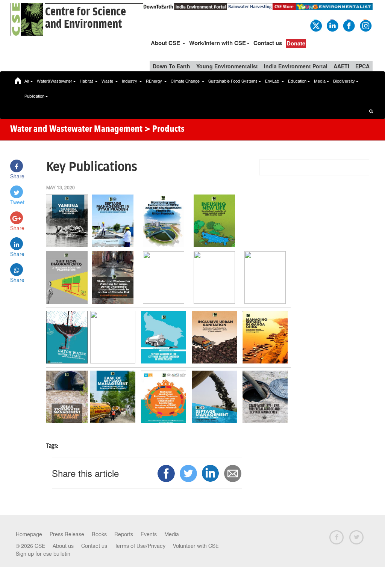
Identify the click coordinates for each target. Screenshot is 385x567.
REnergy (154, 81)
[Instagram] (365, 24)
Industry (130, 81)
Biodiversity (344, 81)
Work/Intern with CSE (217, 43)
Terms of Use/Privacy (140, 546)
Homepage (29, 534)
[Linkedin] (332, 24)
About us (63, 546)
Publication (34, 96)
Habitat (87, 81)
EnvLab (272, 81)
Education (297, 81)
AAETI (341, 66)
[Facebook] (348, 24)
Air (26, 81)
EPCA (362, 66)
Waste (108, 81)
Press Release (67, 534)
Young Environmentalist (227, 66)
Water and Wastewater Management (77, 129)
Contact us (267, 43)
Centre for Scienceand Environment (85, 18)
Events (149, 534)
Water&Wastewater (54, 81)
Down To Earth (171, 66)
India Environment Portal (295, 66)
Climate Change (186, 81)
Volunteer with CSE (196, 546)
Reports (123, 534)
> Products (164, 129)
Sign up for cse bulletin (43, 554)
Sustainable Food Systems (233, 81)
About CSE (166, 43)
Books (99, 534)
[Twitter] (315, 24)
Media (320, 81)
